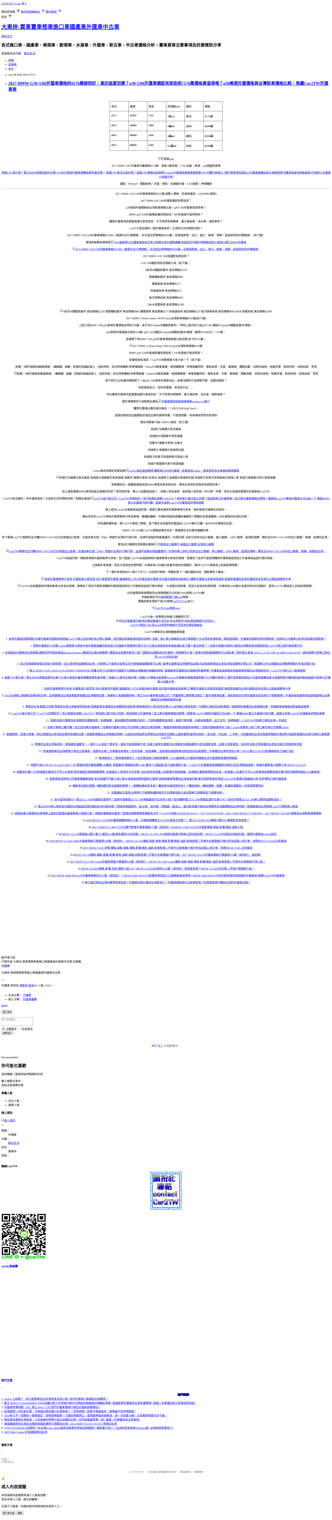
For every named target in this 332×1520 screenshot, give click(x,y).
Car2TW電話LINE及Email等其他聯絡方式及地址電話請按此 (166, 625)
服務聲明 (198, 1472)
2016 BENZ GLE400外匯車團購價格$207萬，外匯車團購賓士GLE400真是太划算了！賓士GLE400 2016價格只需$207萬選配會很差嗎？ (167, 820)
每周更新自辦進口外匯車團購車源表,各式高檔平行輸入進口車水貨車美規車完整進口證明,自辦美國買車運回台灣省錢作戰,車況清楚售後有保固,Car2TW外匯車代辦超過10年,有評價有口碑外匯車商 (168, 778)
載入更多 (7, 1012)
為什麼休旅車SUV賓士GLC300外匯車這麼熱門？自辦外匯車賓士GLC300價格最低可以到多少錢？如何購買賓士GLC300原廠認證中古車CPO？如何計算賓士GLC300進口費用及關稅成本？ (168, 799)
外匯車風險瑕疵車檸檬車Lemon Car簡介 (186, 401)
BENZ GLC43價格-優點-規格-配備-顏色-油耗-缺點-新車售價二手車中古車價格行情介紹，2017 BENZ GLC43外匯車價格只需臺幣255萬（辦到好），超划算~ (168, 854)
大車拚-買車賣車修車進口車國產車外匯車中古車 (60, 27)
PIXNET (140, 1472)
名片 (11, 68)
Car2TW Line (180, 601)
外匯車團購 (30, 999)
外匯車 (5, 965)
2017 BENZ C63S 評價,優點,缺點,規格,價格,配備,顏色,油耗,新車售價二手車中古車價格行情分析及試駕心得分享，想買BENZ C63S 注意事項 (167, 847)
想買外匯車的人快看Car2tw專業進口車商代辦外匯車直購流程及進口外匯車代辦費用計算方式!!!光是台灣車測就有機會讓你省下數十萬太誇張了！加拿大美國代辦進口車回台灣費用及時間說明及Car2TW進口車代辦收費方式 (167, 645)
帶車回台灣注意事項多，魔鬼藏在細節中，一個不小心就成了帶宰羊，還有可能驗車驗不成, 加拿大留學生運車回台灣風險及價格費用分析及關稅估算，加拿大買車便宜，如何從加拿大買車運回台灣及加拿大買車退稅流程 (168, 744)
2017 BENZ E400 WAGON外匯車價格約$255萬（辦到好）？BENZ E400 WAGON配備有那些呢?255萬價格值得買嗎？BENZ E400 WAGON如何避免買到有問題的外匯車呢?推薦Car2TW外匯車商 (168, 875)
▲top (4, 1005)
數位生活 (29, 53)
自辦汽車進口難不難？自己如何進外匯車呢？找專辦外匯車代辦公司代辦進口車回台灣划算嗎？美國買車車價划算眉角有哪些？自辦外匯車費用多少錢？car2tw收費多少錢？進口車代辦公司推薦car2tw (168, 727)
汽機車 (27, 995)
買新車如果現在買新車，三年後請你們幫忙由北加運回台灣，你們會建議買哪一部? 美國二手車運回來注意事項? (72, 1419)
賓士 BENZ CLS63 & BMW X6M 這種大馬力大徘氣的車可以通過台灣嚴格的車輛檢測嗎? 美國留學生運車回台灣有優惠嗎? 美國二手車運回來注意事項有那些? (100, 1403)
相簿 (11, 60)
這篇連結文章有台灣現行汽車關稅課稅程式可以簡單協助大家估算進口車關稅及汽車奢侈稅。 (168, 792)
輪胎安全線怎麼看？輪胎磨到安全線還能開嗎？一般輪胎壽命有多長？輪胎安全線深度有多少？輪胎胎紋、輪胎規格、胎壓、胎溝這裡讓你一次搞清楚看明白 (168, 785)
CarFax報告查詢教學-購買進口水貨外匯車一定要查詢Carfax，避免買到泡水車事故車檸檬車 (184, 470)
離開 (20, 1513)
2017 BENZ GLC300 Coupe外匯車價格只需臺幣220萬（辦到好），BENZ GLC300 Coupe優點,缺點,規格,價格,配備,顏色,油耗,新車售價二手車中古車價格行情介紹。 (168, 861)
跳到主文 (6, 36)
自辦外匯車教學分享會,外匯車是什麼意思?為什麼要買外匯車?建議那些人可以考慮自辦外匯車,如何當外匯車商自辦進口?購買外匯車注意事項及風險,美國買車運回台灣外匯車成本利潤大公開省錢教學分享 (168, 579)
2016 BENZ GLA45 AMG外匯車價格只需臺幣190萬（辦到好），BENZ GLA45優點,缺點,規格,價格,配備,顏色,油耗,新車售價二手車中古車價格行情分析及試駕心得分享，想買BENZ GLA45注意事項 (167, 841)
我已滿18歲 (8, 1513)
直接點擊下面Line (171, 597)
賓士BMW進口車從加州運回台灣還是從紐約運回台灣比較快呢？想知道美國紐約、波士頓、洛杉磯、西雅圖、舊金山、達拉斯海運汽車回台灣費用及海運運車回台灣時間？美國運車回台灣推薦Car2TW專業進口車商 (168, 806)
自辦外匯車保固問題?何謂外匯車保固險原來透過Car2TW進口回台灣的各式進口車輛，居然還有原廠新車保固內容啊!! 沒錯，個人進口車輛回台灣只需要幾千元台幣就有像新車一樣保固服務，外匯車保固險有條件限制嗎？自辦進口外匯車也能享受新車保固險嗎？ (167, 638)
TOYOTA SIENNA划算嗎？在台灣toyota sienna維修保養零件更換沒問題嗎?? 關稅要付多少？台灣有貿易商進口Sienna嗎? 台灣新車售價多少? (89, 1428)
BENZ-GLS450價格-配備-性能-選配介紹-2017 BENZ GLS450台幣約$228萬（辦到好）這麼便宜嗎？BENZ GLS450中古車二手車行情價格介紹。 (168, 868)
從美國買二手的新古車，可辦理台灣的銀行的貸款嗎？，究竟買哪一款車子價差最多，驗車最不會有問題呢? (69, 1411)
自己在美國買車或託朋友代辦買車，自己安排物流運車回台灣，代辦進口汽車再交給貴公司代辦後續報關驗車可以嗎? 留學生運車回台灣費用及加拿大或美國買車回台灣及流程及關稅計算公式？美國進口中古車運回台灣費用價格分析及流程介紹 (167, 663)
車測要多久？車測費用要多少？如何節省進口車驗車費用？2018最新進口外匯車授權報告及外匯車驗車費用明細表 (168, 758)
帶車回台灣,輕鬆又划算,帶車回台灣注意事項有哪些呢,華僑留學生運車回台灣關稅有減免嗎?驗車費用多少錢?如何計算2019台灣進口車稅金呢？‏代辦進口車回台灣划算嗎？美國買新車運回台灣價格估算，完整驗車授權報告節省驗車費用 (167, 706)
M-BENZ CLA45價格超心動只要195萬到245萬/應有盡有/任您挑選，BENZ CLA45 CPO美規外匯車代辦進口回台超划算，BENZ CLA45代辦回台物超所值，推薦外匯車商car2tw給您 (167, 834)
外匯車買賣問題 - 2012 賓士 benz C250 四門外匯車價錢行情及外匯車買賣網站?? (52, 1407)
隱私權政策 (185, 1472)
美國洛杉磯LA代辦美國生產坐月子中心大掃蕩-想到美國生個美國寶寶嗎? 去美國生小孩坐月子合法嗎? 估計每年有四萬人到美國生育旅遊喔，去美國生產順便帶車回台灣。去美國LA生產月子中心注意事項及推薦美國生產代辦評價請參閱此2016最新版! (168, 771)
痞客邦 (23, 985)
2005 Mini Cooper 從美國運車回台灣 (25, 1432)
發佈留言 (7, 1033)
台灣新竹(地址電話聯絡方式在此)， (194, 620)
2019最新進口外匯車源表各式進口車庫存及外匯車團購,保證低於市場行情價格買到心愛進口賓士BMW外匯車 (180, 242)
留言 (31, 985)
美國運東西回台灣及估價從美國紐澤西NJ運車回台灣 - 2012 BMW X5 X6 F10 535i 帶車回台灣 (60, 1423)
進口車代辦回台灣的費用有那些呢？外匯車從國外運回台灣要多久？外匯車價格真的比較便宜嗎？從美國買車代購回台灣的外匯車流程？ (168, 882)
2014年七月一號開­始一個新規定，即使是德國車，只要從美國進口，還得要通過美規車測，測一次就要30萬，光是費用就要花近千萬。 (85, 1415)
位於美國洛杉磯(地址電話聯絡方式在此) (145, 620)
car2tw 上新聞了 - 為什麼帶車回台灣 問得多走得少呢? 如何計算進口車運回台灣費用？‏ (56, 1398)
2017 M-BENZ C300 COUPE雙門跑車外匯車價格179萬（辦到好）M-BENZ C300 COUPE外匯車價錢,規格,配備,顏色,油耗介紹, (168, 827)
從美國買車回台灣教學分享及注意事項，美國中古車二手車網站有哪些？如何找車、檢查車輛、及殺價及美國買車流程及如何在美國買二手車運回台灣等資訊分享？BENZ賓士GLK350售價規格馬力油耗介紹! (168, 751)
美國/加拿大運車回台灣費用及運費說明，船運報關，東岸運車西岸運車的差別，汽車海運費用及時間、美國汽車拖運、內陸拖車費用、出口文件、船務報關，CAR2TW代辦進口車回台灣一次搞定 (168, 720)
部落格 (12, 64)
